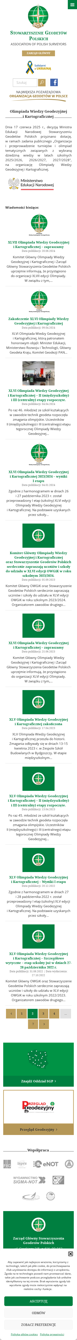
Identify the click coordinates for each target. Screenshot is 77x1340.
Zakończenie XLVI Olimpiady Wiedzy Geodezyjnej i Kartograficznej (38, 321)
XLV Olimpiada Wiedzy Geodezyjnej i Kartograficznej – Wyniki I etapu (38, 879)
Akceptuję (38, 1301)
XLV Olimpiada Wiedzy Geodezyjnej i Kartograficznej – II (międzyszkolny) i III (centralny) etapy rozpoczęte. (38, 800)
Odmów (38, 1313)
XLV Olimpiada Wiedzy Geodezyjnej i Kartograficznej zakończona (38, 721)
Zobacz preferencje (38, 1325)
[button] (70, 1254)
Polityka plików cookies (24, 1334)
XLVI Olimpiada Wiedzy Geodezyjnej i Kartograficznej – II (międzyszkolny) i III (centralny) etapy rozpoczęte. (38, 395)
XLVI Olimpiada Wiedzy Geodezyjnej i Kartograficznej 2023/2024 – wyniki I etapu (39, 476)
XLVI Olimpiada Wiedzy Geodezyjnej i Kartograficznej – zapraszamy (39, 645)
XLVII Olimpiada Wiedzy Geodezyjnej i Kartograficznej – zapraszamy (38, 244)
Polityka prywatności (52, 1334)
